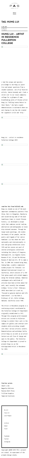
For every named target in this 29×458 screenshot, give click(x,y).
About (5, 426)
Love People (7, 415)
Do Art (6, 410)
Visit (5, 428)
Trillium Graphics (7, 393)
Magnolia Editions (7, 388)
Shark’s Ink (5, 386)
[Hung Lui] (14, 354)
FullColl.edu (19, 206)
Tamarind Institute (8, 396)
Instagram (7, 441)
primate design (6, 455)
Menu (14, 13)
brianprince (4, 28)
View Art (6, 413)
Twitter (6, 439)
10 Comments (4, 29)
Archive (6, 423)
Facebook (6, 436)
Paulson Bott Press (8, 391)
